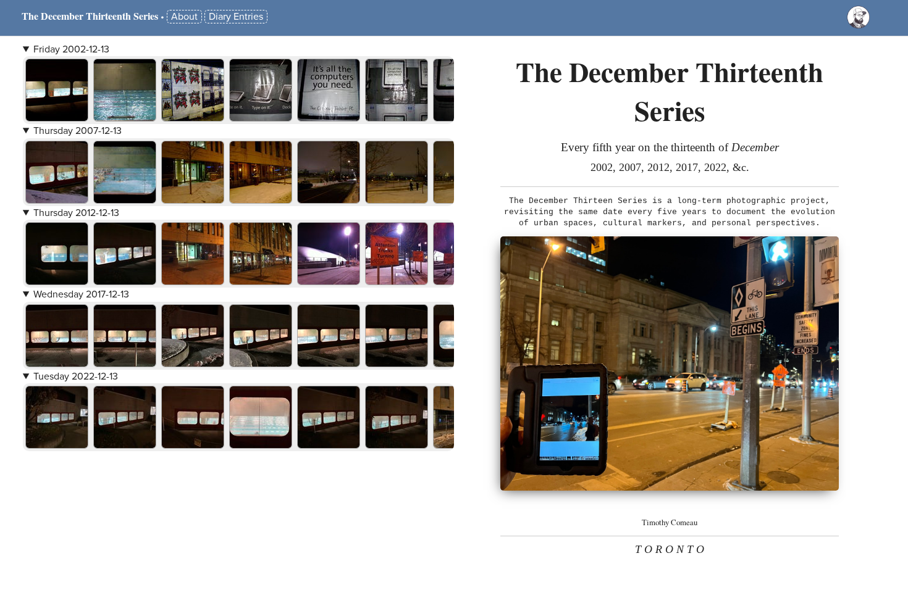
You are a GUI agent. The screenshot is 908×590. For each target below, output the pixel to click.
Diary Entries (236, 16)
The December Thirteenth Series (90, 16)
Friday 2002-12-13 (71, 49)
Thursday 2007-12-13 (77, 131)
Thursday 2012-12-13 (76, 213)
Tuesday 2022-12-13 (75, 376)
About (184, 16)
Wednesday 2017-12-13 (81, 294)
